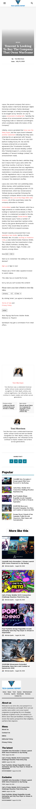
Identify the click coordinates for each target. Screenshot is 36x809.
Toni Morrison (19, 59)
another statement (8, 135)
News (18, 42)
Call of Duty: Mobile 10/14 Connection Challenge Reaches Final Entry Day (23, 489)
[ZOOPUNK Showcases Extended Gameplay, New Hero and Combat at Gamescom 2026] (7, 508)
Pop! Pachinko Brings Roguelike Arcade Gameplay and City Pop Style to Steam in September (23, 499)
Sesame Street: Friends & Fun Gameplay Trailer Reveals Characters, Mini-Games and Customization (23, 517)
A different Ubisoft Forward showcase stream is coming (9, 407)
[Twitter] (16, 461)
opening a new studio (9, 235)
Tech (3, 755)
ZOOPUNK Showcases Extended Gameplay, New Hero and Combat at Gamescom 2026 (23, 508)
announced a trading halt (15, 116)
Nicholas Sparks (9, 566)
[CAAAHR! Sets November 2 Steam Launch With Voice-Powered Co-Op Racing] (7, 481)
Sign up (4, 266)
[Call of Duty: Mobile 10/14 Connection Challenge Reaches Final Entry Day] (7, 489)
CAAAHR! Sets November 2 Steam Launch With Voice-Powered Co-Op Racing (22, 481)
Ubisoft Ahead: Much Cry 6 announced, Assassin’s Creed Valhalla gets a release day (26, 408)
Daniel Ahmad (23, 216)
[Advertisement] (18, 85)
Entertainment (7, 771)
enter (5, 310)
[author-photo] (3, 566)
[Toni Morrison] (18, 421)
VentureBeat (6, 207)
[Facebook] (11, 461)
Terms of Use (6, 303)
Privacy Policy (7, 305)
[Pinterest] (20, 461)
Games (4, 762)
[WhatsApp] (25, 461)
